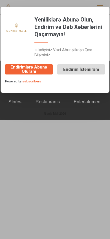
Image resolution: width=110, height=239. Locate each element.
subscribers (31, 81)
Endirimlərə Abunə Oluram (28, 69)
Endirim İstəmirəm (81, 69)
